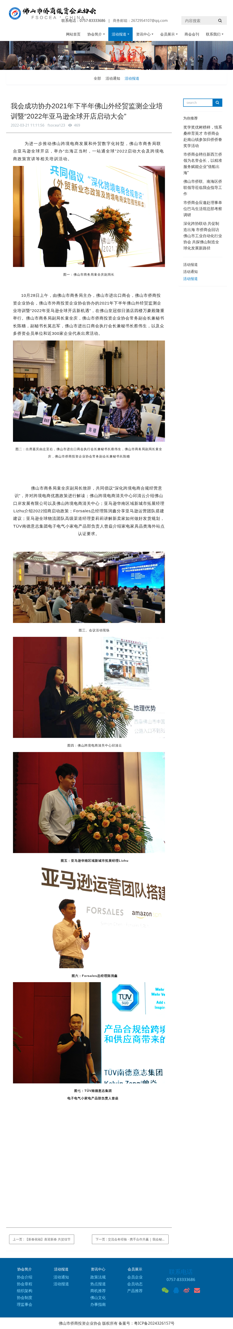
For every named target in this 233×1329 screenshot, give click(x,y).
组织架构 (24, 1290)
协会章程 (24, 1283)
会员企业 (135, 1277)
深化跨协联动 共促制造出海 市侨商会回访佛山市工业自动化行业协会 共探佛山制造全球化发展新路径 (202, 236)
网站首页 (73, 34)
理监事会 (24, 1304)
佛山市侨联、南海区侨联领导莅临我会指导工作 (202, 187)
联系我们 (213, 34)
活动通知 (113, 78)
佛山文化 (98, 1297)
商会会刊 (192, 34)
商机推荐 (98, 1290)
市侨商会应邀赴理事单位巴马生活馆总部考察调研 (202, 208)
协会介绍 (24, 1277)
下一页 (132, 1239)
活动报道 (119, 34)
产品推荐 (135, 1290)
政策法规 (98, 1277)
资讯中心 (143, 34)
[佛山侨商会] (51, 15)
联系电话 (181, 1272)
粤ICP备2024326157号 (154, 1323)
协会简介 (94, 34)
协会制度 (24, 1297)
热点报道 (98, 1283)
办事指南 (98, 1304)
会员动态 (135, 1283)
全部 (97, 78)
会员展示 (167, 34)
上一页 (42, 1239)
